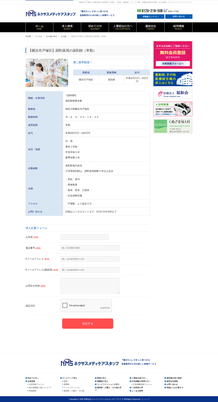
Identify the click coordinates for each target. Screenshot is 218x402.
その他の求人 (51, 36)
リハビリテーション (72, 387)
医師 (65, 381)
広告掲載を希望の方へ (141, 381)
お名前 (32, 237)
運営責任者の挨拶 (174, 378)
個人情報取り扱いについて (40, 387)
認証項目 (30, 305)
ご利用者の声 (137, 387)
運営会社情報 (172, 381)
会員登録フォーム (36, 384)
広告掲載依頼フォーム (142, 384)
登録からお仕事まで (175, 387)
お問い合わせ (172, 384)
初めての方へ (33, 378)
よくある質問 (137, 391)
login (146, 399)
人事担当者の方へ (139, 378)
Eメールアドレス (37, 258)
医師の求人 (101, 378)
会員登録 (31, 381)
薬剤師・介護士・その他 (74, 391)
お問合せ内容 (35, 285)
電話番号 (33, 248)
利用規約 (32, 391)
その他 (63, 36)
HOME (28, 36)
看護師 (66, 384)
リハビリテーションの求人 (108, 384)
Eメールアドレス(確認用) (42, 269)
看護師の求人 (102, 381)
